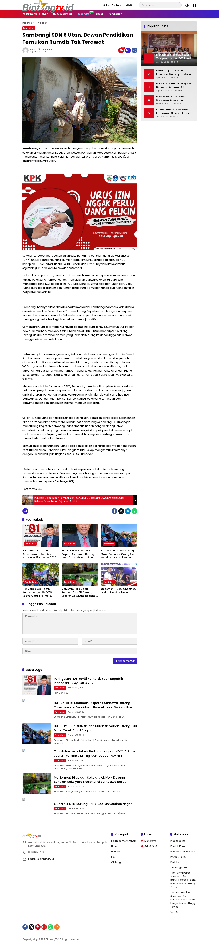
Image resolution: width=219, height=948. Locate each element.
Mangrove (150, 841)
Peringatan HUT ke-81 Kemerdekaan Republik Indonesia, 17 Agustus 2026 (39, 554)
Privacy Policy (178, 857)
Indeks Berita (177, 841)
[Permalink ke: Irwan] (26, 50)
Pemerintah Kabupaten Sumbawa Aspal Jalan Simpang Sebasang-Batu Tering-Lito (172, 98)
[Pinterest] (38, 927)
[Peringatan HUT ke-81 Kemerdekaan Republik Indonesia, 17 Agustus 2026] (40, 535)
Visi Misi (174, 912)
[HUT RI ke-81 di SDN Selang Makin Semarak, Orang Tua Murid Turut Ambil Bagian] (119, 535)
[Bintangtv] (48, 5)
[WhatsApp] (134, 511)
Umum (115, 846)
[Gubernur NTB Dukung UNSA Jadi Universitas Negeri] (119, 574)
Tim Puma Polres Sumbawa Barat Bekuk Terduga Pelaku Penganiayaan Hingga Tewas (183, 880)
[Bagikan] (134, 50)
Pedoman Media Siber (183, 851)
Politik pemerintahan (123, 841)
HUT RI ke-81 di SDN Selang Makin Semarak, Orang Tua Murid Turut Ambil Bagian (118, 554)
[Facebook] (114, 511)
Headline (116, 851)
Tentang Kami (178, 867)
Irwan (33, 49)
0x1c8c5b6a (151, 846)
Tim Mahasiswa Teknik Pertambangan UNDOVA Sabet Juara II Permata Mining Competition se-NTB (39, 592)
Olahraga (116, 862)
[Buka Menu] (194, 5)
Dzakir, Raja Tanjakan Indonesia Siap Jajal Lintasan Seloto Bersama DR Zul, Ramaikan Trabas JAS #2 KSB (174, 72)
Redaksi (174, 862)
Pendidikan (28, 28)
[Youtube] (44, 927)
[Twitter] (121, 511)
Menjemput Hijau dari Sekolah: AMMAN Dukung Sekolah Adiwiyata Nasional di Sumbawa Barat (79, 592)
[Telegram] (128, 511)
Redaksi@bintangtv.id (41, 859)
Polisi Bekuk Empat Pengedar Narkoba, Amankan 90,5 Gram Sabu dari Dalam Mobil (174, 85)
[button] (178, 5)
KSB (113, 857)
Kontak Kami (177, 846)
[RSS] (57, 927)
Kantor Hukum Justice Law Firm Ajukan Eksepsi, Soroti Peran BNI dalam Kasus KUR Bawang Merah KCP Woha (173, 111)
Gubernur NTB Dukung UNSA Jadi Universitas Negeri (118, 590)
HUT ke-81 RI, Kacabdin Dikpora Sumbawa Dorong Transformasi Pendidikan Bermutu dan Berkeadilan (78, 554)
